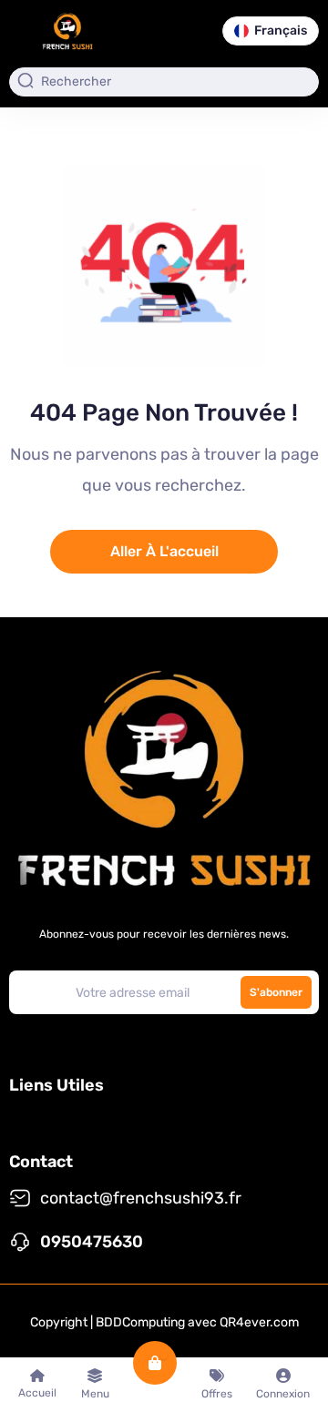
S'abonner (276, 992)
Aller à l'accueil (164, 551)
